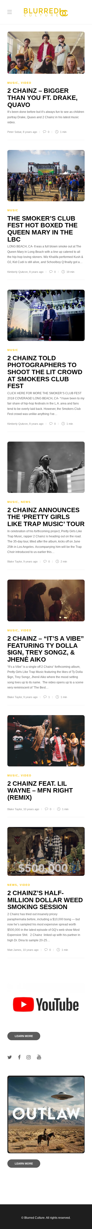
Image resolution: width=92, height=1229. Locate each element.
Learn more (24, 1036)
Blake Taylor (14, 561)
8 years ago (30, 131)
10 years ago (31, 809)
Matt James (14, 949)
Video (26, 82)
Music (12, 82)
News (26, 501)
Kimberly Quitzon (17, 271)
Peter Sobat (14, 131)
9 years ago (30, 561)
